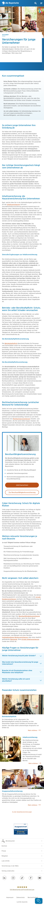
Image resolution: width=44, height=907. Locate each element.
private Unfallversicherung (30, 639)
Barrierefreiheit (33, 897)
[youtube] (40, 878)
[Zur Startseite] (10, 3)
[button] (35, 3)
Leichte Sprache (22, 902)
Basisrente (13, 639)
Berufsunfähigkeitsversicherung (29, 616)
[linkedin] (4, 878)
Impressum (9, 897)
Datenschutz (20, 897)
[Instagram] (13, 878)
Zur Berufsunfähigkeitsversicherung (22, 492)
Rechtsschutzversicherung (21, 419)
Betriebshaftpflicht (11, 343)
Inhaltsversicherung (13, 204)
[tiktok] (22, 878)
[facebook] (31, 878)
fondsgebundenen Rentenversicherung (15, 637)
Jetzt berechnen (22, 485)
